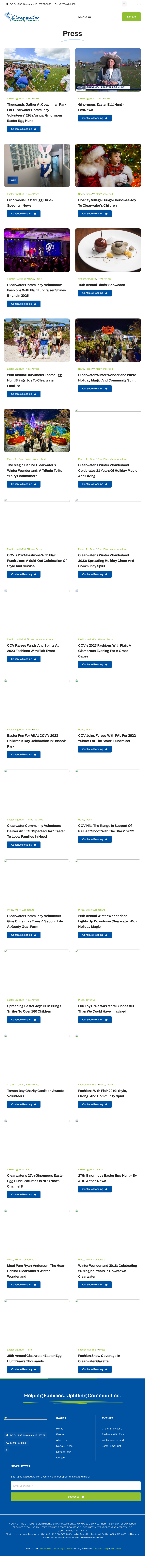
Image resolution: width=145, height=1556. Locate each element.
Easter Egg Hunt (15, 98)
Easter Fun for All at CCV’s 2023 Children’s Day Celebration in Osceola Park (37, 741)
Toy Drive (19, 459)
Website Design (102, 1549)
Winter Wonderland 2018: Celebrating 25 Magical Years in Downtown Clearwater (107, 1271)
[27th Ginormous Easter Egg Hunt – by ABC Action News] (108, 1121)
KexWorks (116, 1549)
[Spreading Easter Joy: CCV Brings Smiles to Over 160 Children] (37, 951)
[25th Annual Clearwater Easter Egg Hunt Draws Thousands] (37, 1301)
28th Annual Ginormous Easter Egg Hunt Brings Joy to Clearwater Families (34, 380)
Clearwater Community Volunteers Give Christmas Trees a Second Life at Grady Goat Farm (35, 921)
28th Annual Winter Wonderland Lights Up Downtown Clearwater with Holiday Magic (107, 921)
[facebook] (124, 3)
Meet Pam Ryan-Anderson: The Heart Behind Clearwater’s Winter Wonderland (36, 1271)
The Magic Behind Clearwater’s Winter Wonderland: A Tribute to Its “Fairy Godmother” (34, 470)
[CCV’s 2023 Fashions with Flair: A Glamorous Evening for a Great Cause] (108, 591)
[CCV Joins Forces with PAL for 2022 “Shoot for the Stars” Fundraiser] (108, 681)
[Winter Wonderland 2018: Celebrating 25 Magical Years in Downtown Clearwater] (108, 1211)
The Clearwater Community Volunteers (55, 1549)
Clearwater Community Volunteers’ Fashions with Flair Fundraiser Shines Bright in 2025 (36, 290)
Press (36, 98)
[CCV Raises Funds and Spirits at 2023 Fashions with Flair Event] (37, 591)
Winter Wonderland (103, 194)
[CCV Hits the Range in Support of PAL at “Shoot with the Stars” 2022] (108, 771)
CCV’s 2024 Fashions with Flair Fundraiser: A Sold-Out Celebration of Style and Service (37, 560)
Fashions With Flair (17, 279)
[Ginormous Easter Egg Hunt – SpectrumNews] (37, 145)
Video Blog (102, 459)
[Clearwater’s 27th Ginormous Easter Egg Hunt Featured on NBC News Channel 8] (37, 1121)
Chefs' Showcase (87, 279)
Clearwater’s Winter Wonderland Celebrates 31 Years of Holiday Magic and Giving (107, 470)
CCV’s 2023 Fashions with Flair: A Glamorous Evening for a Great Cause (104, 651)
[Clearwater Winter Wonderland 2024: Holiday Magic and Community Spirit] (108, 320)
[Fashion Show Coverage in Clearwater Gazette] (108, 1301)
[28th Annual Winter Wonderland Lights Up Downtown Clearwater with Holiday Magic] (108, 861)
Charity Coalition (15, 1084)
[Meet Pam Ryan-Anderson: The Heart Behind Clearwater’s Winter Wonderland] (37, 1211)
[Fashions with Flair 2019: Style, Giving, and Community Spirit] (108, 1036)
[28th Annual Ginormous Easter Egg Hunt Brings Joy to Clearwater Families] (37, 320)
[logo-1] (25, 1418)
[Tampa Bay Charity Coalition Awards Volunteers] (37, 1036)
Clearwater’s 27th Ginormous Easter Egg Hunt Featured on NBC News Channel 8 (35, 1181)
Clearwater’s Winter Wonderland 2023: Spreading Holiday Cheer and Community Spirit (106, 560)
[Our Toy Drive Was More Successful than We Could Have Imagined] (108, 951)
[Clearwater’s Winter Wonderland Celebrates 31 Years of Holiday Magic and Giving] (108, 410)
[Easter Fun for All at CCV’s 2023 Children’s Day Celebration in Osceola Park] (37, 681)
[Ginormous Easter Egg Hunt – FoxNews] (108, 50)
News (29, 98)
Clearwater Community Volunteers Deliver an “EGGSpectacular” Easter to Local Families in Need (36, 831)
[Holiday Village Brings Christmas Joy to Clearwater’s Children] (108, 145)
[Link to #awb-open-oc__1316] (139, 4)
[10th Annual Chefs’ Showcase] (108, 230)
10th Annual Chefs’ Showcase (101, 285)
